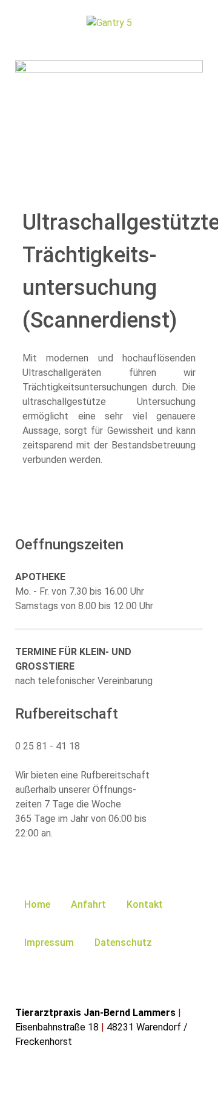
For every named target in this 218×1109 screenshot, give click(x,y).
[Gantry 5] (109, 22)
